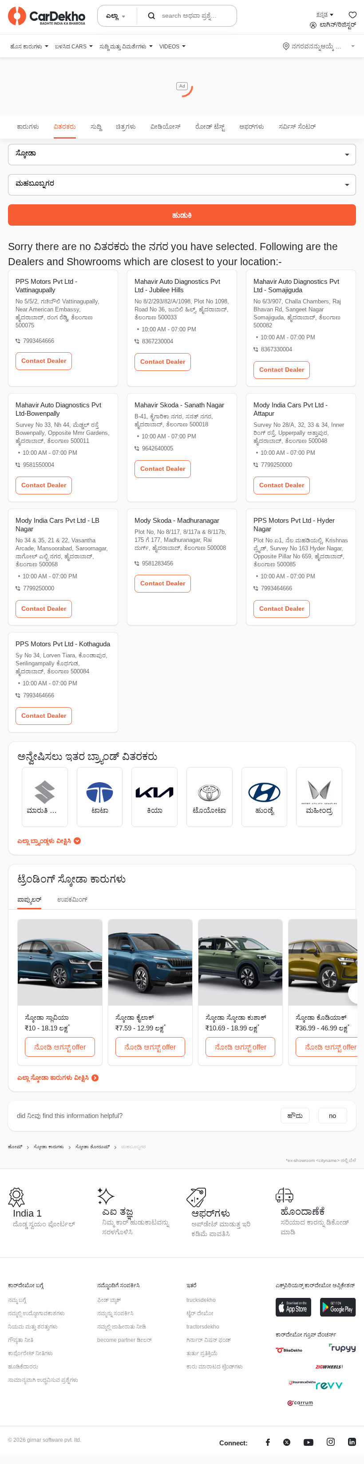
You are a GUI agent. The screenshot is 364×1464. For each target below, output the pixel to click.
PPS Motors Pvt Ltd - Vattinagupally (46, 286)
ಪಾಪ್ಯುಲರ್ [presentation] (29, 899)
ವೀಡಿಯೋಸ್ (165, 126)
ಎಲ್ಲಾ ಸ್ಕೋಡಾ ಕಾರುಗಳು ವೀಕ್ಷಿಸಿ (53, 1077)
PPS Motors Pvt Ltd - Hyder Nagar (294, 525)
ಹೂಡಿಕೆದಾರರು (23, 1367)
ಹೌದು (295, 1115)
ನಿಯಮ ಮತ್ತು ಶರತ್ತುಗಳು (33, 1327)
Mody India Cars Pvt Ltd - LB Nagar (57, 525)
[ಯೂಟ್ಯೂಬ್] (308, 1443)
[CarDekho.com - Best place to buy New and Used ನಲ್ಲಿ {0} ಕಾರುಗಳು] (46, 16)
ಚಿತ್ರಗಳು (126, 126)
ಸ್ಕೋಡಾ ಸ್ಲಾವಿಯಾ (47, 1017)
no (332, 1115)
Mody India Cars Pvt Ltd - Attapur (290, 409)
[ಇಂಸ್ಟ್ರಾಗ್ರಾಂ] (331, 1443)
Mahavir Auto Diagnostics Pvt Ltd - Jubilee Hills (177, 286)
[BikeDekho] (289, 1350)
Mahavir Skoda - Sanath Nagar (179, 405)
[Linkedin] (352, 1443)
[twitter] (286, 1443)
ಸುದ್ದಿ (96, 126)
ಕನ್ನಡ (322, 14)
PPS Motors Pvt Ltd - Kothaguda (63, 644)
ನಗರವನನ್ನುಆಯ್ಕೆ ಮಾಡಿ (319, 46)
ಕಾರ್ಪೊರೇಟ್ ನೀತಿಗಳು (30, 1353)
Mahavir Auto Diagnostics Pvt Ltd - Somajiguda (296, 286)
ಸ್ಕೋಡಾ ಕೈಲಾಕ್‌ (134, 1017)
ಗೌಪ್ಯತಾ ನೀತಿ (20, 1340)
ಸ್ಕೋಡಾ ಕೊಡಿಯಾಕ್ (321, 1017)
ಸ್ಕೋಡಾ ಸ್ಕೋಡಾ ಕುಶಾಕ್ (236, 1017)
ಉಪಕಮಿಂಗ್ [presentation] (72, 899)
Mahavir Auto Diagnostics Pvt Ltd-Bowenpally (58, 409)
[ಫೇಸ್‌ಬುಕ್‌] (268, 1443)
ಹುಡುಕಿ (182, 215)
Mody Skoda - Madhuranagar (177, 520)
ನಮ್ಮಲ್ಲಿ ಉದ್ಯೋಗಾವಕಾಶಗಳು (36, 1313)
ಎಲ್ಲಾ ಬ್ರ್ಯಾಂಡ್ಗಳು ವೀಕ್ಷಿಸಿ (44, 840)
